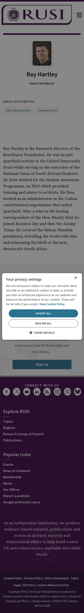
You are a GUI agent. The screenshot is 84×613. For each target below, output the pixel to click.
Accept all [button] (43, 313)
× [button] (75, 277)
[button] (42, 332)
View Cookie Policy (52, 304)
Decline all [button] (43, 323)
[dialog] (42, 306)
